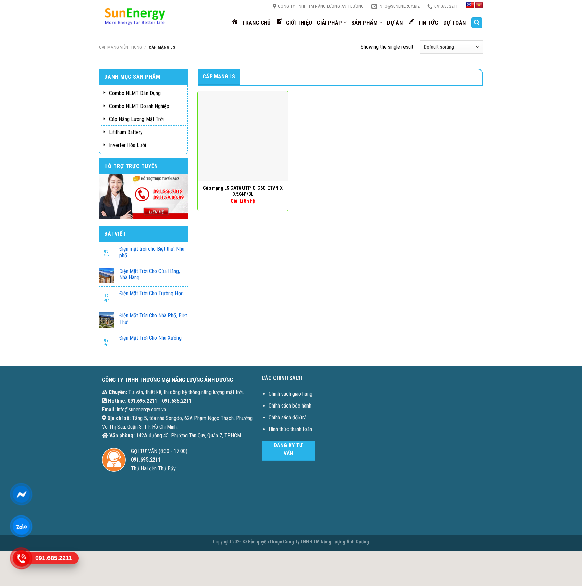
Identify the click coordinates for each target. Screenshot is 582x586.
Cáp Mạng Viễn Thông (120, 47)
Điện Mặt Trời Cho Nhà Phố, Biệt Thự (153, 318)
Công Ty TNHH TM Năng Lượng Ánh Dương (326, 542)
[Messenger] (21, 494)
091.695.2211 (142, 401)
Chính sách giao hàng (290, 394)
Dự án (395, 22)
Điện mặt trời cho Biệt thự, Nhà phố (151, 252)
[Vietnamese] (479, 5)
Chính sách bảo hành (290, 405)
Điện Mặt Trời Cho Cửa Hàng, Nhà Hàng (149, 274)
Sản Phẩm (364, 22)
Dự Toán (454, 22)
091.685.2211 (177, 401)
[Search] (477, 22)
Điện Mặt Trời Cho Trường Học (151, 293)
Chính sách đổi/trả (288, 417)
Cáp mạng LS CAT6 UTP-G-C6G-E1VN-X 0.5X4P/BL (243, 191)
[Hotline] (21, 558)
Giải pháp (329, 22)
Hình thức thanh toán (290, 429)
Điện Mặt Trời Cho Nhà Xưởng (150, 338)
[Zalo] (21, 526)
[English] (470, 5)
